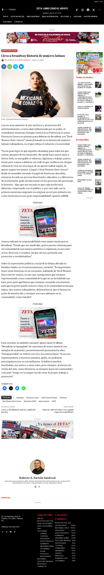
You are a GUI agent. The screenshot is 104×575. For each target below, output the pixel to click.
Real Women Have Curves (11, 401)
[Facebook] (77, 10)
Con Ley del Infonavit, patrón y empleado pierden (18, 410)
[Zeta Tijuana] (52, 8)
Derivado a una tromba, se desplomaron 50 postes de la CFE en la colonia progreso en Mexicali (85, 119)
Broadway (20, 398)
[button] (99, 9)
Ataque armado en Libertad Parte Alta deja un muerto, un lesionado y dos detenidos (84, 130)
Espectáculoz (9, 51)
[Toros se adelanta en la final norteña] (98, 109)
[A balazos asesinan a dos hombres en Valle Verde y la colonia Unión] (98, 173)
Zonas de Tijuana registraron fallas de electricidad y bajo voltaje (85, 190)
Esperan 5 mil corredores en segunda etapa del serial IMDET (58, 410)
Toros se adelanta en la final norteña (85, 107)
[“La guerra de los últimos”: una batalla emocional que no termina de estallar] (98, 85)
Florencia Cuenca (32, 398)
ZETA (54, 401)
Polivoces (63, 398)
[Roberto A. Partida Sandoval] (3, 60)
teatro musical (43, 401)
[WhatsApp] (9, 66)
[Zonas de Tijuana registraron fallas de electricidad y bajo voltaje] (98, 190)
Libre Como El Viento (49, 398)
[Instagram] (82, 10)
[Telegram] (21, 66)
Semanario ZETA (30, 401)
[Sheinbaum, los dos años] (98, 182)
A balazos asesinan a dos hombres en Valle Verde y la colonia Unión (85, 172)
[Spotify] (88, 10)
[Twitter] (93, 10)
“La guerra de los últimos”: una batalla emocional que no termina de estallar (85, 85)
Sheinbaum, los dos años (84, 180)
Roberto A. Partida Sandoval (19, 60)
